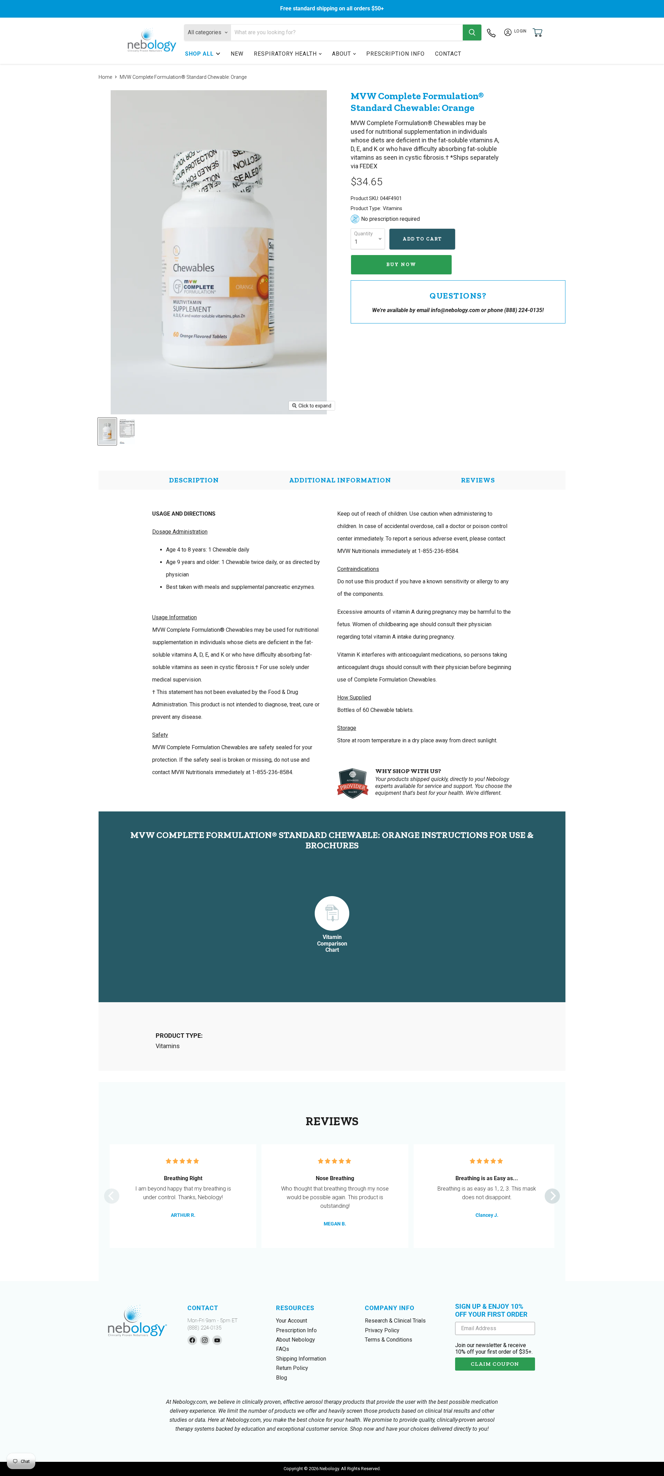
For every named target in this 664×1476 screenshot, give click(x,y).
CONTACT (448, 53)
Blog (281, 1377)
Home (105, 77)
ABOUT (341, 53)
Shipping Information (301, 1358)
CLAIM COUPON (495, 1364)
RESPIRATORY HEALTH (285, 53)
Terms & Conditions (388, 1339)
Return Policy (292, 1368)
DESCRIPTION (194, 480)
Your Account (291, 1320)
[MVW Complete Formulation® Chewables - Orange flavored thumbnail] (107, 431)
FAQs (282, 1349)
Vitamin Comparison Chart (332, 943)
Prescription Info (296, 1330)
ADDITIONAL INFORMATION (340, 480)
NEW (237, 53)
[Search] (472, 32)
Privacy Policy (382, 1330)
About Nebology (295, 1339)
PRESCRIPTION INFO (395, 53)
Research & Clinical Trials (395, 1320)
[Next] (552, 1196)
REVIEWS (478, 480)
